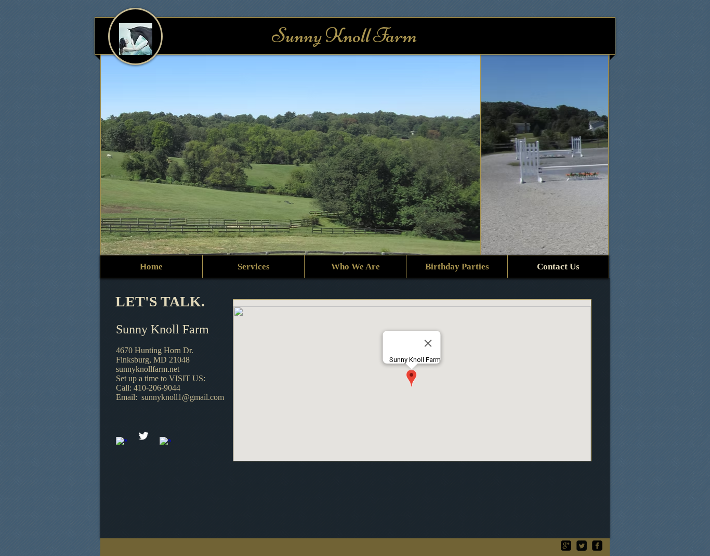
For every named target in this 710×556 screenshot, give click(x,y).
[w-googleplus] (165, 442)
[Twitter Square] (581, 545)
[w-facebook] (121, 442)
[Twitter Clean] (143, 436)
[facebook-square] (597, 545)
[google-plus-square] (566, 545)
